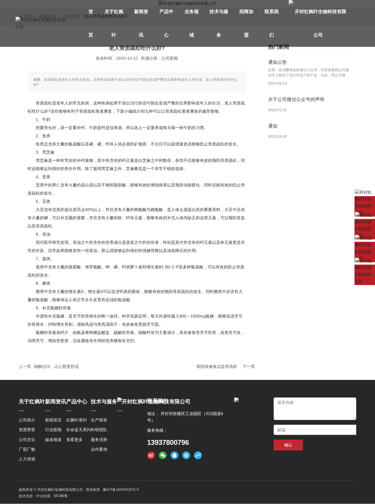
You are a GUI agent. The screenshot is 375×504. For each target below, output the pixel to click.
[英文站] (365, 206)
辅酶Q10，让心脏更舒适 (56, 366)
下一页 (249, 366)
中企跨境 (43, 496)
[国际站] (365, 229)
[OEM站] (365, 275)
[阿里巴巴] (365, 252)
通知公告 (277, 62)
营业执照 (93, 490)
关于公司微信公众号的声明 (296, 99)
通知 (272, 126)
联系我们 (157, 401)
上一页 (25, 366)
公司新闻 (169, 58)
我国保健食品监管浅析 (216, 366)
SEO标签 (60, 496)
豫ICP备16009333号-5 (121, 490)
